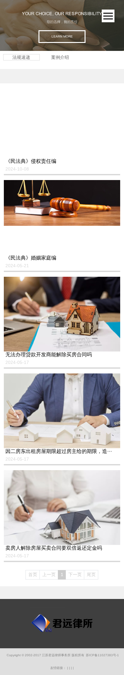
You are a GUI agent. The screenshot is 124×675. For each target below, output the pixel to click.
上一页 (49, 574)
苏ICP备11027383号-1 (102, 655)
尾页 (91, 574)
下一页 (75, 574)
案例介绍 (60, 57)
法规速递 (21, 57)
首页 (32, 574)
